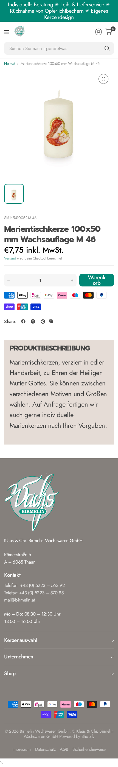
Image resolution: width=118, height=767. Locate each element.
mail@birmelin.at (19, 600)
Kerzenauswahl (20, 640)
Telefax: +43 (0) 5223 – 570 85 (34, 592)
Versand (10, 258)
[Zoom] (103, 79)
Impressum (21, 749)
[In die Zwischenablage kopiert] (51, 321)
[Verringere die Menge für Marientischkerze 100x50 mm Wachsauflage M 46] (8, 280)
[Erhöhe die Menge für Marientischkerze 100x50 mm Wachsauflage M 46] (72, 280)
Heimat (9, 63)
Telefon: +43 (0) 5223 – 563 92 (34, 585)
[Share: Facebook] (23, 321)
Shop (9, 673)
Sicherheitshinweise (89, 749)
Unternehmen (18, 656)
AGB (64, 749)
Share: (10, 321)
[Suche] (107, 48)
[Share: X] (32, 321)
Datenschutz (45, 749)
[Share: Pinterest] (42, 321)
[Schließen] (1, 762)
